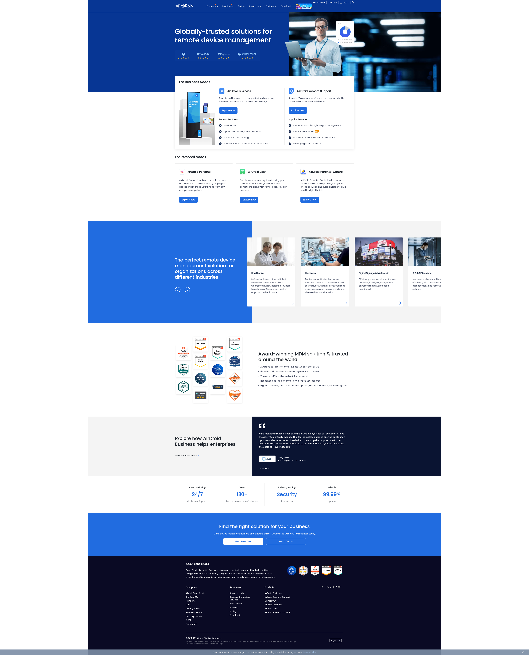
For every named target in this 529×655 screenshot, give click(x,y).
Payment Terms (194, 612)
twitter (328, 587)
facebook (333, 587)
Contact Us (332, 2)
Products (211, 6)
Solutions (227, 6)
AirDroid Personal (273, 604)
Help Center (236, 603)
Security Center (194, 616)
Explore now (228, 110)
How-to (233, 607)
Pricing (241, 6)
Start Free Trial (243, 541)
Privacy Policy (192, 608)
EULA (188, 604)
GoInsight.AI (270, 600)
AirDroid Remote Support (277, 596)
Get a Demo (285, 541)
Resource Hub (237, 593)
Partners (270, 6)
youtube (339, 587)
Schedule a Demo (317, 2)
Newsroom (191, 623)
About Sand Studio (195, 593)
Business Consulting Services (240, 598)
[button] (177, 289)
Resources (254, 6)
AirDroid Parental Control (277, 612)
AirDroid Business (273, 593)
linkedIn (322, 587)
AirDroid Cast (271, 608)
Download (286, 6)
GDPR (188, 620)
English (334, 640)
